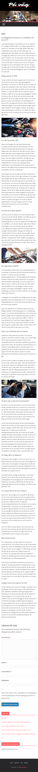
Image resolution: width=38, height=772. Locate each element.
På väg (3, 718)
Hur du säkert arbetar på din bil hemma (13, 726)
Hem (11, 763)
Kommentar (6, 637)
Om (21, 763)
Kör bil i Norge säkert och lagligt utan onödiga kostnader (18, 734)
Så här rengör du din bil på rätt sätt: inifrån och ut (16, 730)
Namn (4, 663)
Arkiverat (16, 763)
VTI (2, 738)
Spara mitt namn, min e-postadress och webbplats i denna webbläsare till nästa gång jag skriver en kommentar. (18, 695)
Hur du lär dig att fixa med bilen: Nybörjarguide (15, 722)
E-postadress (6, 672)
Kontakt (26, 763)
